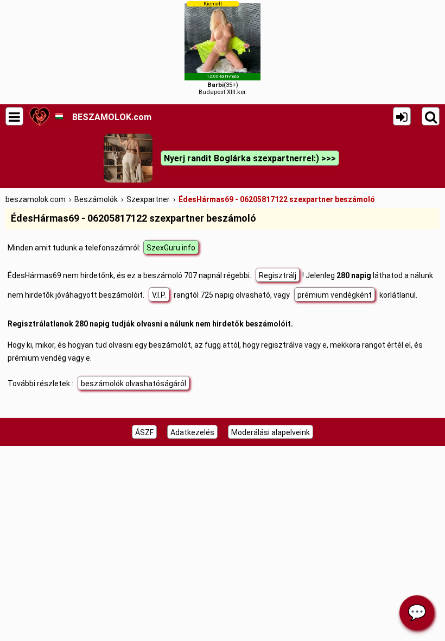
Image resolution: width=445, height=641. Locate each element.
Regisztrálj (277, 275)
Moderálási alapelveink (270, 432)
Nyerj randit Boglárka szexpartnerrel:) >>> (250, 158)
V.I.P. (159, 295)
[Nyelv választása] (59, 116)
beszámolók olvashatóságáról (133, 383)
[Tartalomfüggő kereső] (431, 116)
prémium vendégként (334, 295)
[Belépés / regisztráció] (402, 116)
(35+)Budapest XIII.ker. (223, 48)
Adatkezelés (192, 432)
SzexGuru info (171, 247)
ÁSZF (144, 432)
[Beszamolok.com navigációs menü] (14, 116)
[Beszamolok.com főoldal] (39, 116)
